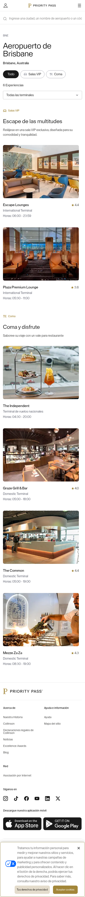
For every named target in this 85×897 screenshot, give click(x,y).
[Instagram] (5, 798)
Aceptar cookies (65, 889)
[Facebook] (26, 798)
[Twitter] (58, 798)
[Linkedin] (47, 798)
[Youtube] (37, 798)
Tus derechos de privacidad (32, 889)
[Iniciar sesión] (5, 5)
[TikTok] (16, 798)
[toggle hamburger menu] (79, 5)
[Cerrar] (78, 848)
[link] (22, 823)
